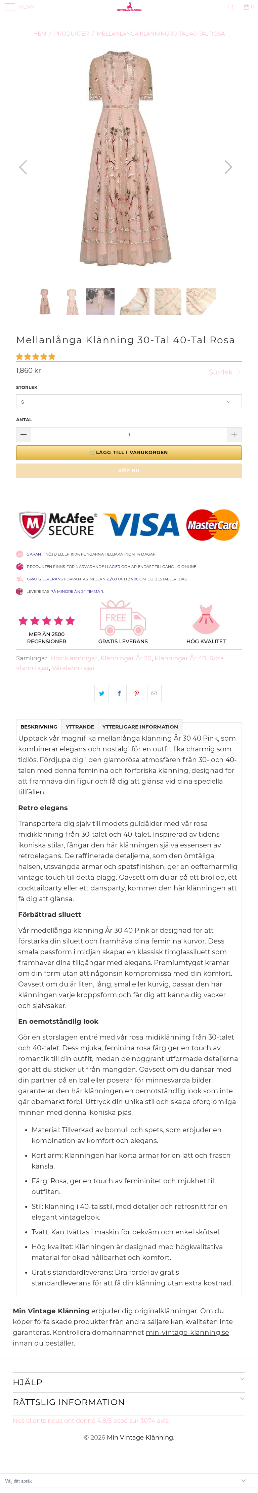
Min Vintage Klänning (140, 1437)
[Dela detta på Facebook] (119, 693)
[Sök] (233, 7)
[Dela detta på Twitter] (101, 693)
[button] (35, 357)
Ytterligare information (140, 726)
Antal (24, 419)
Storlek (221, 372)
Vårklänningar (73, 668)
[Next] (226, 167)
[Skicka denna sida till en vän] (154, 693)
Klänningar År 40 (180, 658)
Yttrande (80, 726)
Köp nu (129, 471)
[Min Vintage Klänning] (129, 6)
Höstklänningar (73, 658)
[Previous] (24, 167)
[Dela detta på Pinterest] (137, 693)
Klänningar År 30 (126, 658)
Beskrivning (38, 726)
